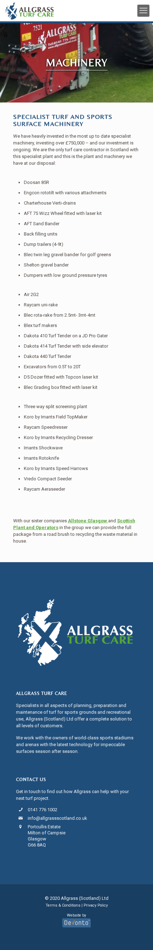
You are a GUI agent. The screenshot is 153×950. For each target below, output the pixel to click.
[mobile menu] (143, 11)
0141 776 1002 (42, 809)
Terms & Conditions (63, 905)
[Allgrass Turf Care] (29, 11)
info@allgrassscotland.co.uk (57, 818)
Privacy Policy (96, 905)
